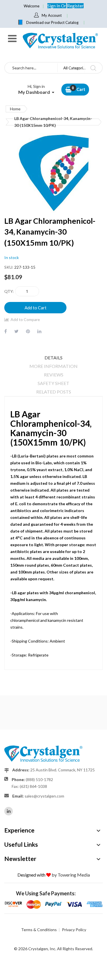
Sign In (54, 5)
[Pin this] (28, 331)
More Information (53, 366)
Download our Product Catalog (52, 22)
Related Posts (53, 391)
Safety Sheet (53, 383)
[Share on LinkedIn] (39, 331)
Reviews (53, 374)
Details (53, 357)
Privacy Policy (74, 929)
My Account (52, 15)
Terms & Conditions (39, 929)
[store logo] (60, 40)
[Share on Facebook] (5, 331)
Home (15, 108)
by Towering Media (71, 874)
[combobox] (31, 68)
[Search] (93, 67)
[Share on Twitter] (16, 331)
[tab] (53, 357)
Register (75, 5)
